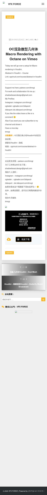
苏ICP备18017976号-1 (36, 491)
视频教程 (10, 17)
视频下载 (25, 239)
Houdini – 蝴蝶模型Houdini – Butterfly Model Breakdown (23, 283)
